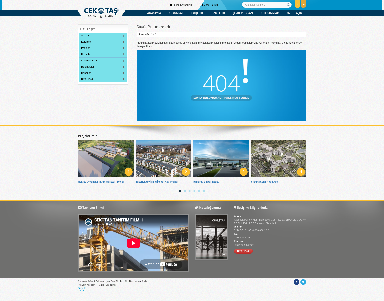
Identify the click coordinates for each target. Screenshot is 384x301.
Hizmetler (86, 54)
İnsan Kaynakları (182, 5)
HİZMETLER (218, 13)
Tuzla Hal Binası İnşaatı (206, 181)
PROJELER (197, 13)
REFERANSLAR (270, 13)
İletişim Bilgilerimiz (252, 207)
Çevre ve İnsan (89, 60)
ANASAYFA (154, 13)
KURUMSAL (176, 13)
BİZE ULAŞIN (294, 13)
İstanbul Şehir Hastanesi (264, 181)
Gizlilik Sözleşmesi (108, 285)
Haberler (86, 73)
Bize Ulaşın (87, 79)
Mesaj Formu (210, 5)
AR (303, 4)
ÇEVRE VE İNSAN (243, 13)
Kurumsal (86, 41)
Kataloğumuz (209, 207)
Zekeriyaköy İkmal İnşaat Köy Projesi (157, 181)
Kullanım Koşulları (86, 285)
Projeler (85, 48)
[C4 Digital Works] (82, 288)
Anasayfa (86, 35)
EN (297, 4)
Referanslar (87, 66)
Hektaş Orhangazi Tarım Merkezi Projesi (101, 181)
